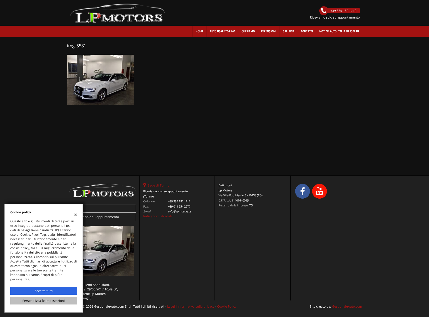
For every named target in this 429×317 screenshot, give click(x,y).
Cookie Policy (226, 306)
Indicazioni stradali (157, 216)
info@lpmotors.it (179, 211)
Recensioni (268, 31)
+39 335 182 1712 (179, 201)
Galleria (288, 31)
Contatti (307, 31)
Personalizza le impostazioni (43, 300)
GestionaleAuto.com (347, 306)
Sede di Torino (158, 185)
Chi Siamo (248, 31)
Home (199, 31)
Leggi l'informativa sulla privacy (190, 306)
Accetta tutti (44, 291)
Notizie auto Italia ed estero (339, 31)
